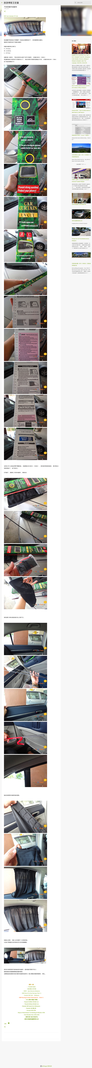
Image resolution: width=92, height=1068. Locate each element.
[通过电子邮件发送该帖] (8, 1023)
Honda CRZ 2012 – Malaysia (31, 995)
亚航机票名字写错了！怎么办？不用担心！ (81, 135)
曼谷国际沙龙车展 (31, 989)
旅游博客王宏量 (11, 3)
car (5, 1023)
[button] (5, 11)
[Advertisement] (31, 1052)
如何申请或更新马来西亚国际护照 (79, 204)
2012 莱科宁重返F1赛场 (32, 999)
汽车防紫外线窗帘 (32, 986)
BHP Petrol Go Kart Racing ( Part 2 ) (31, 993)
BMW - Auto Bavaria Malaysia (32, 991)
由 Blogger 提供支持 (47, 1066)
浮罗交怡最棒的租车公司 (77, 220)
